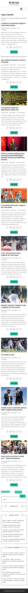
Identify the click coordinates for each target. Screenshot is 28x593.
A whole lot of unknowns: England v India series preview (13, 24)
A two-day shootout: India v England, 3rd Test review (11, 254)
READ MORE (14, 52)
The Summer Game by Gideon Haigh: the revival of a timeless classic (13, 580)
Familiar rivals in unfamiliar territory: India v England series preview (14, 409)
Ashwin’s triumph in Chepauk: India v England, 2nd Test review (13, 306)
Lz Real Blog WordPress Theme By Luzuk (14, 591)
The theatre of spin (7, 355)
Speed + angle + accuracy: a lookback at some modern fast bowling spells (13, 554)
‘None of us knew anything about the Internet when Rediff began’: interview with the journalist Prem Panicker (13, 157)
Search (22, 496)
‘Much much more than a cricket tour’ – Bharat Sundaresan (12, 457)
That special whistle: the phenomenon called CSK (10, 109)
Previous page (5, 491)
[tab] (21, 9)
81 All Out (14, 2)
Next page (18, 492)
